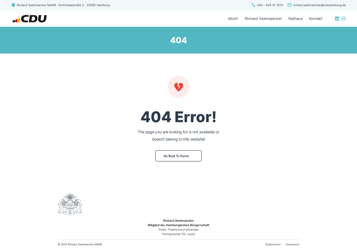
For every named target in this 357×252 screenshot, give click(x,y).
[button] (8, 244)
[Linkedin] (337, 18)
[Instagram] (343, 18)
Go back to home (176, 155)
